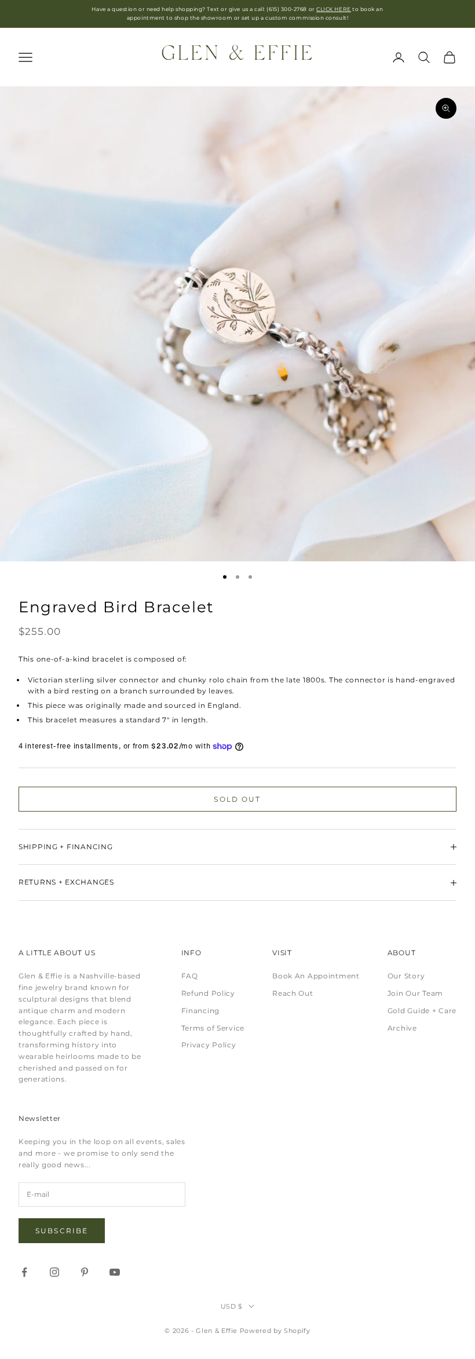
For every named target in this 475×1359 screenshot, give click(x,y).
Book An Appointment (316, 975)
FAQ (189, 975)
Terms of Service (213, 1028)
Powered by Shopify (275, 1331)
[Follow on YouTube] (114, 1272)
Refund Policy (208, 993)
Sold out (237, 799)
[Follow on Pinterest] (84, 1272)
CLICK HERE (333, 9)
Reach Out (292, 993)
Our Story (406, 975)
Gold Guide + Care (422, 1010)
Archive (402, 1028)
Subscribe (61, 1230)
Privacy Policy (208, 1044)
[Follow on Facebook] (24, 1272)
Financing (200, 1010)
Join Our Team (415, 993)
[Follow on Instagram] (54, 1272)
